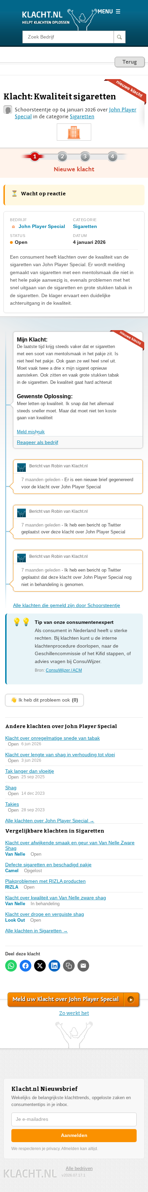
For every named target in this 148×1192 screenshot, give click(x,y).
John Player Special (42, 226)
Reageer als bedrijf (37, 442)
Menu (109, 11)
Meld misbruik (31, 431)
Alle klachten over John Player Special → (49, 820)
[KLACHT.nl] (60, 19)
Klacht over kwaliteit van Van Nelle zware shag (55, 897)
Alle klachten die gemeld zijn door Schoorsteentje (66, 605)
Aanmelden (74, 1135)
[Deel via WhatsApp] (11, 966)
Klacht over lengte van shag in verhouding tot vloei (60, 754)
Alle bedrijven (79, 1168)
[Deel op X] (40, 966)
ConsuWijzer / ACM (64, 670)
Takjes (12, 804)
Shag (11, 787)
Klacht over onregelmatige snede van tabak (52, 738)
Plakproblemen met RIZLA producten (45, 881)
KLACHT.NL (30, 1173)
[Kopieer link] (69, 966)
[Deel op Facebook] (25, 966)
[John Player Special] (74, 132)
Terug (130, 62)
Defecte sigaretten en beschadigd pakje (48, 864)
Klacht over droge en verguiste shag (44, 914)
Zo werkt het (74, 1013)
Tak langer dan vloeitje (29, 771)
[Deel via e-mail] (83, 966)
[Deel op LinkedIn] (54, 966)
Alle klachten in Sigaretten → (36, 930)
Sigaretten (82, 116)
